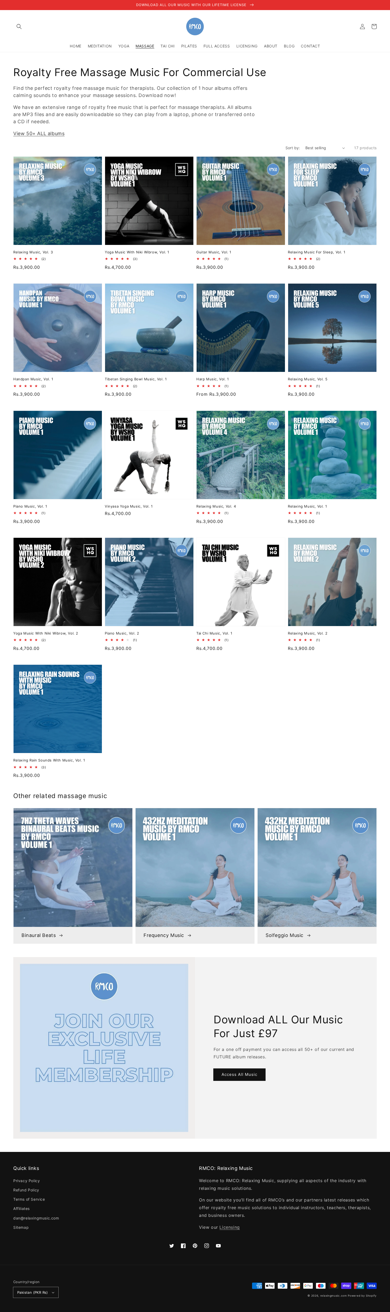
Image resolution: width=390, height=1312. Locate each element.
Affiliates (21, 1208)
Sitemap (21, 1227)
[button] (19, 26)
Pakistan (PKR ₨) (32, 1292)
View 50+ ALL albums (38, 133)
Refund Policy (26, 1190)
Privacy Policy (26, 1180)
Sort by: (292, 148)
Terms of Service (29, 1199)
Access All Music (239, 1074)
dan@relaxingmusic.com (36, 1218)
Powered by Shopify (362, 1295)
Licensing (229, 1227)
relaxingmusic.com (333, 1295)
